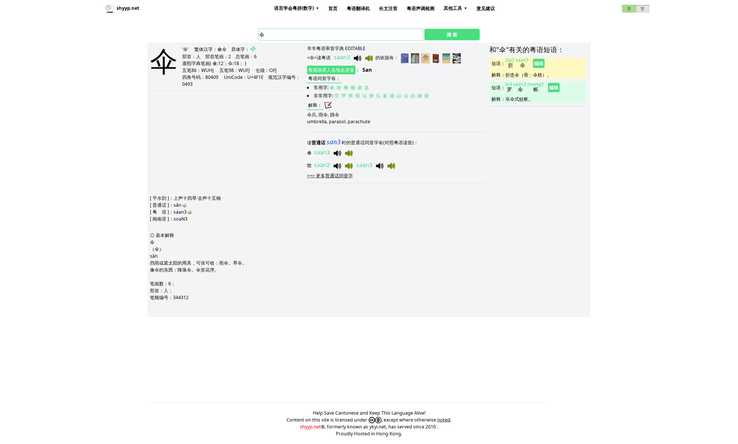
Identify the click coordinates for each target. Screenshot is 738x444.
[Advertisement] (321, 359)
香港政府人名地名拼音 (331, 70)
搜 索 (452, 34)
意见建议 (486, 8)
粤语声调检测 (420, 8)
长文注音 (388, 8)
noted (443, 420)
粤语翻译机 (358, 8)
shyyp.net (310, 427)
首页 (333, 8)
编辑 (538, 63)
